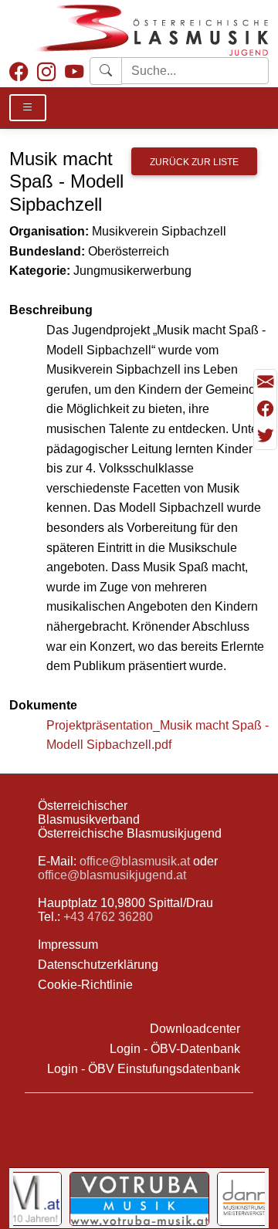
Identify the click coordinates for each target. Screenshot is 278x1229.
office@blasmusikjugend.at (112, 875)
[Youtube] (74, 72)
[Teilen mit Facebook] (265, 409)
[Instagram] (46, 72)
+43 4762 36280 (108, 916)
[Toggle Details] (27, 107)
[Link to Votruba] (139, 1199)
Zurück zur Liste (194, 162)
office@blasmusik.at (135, 861)
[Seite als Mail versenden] (265, 383)
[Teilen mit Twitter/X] (265, 435)
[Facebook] (18, 72)
